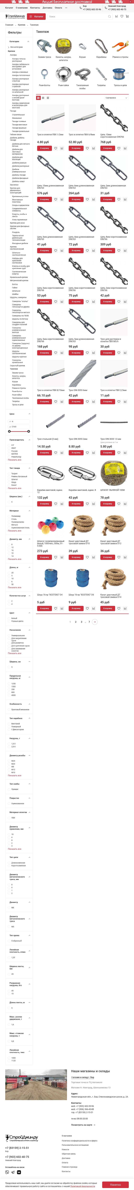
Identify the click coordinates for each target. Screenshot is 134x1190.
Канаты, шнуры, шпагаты (19, 377)
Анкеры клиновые (20, 72)
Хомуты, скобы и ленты (19, 215)
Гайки (14, 288)
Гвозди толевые (19, 121)
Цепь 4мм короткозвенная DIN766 (82, 289)
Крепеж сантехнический (17, 248)
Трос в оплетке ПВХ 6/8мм (82, 134)
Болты (15, 284)
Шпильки (16, 291)
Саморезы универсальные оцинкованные (19, 338)
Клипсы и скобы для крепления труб (21, 267)
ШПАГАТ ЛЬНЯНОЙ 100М (112, 490)
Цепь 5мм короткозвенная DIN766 (50, 340)
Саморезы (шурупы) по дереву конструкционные (21, 345)
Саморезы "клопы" (20, 301)
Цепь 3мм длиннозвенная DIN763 (50, 238)
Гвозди (13, 111)
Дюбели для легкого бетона (21, 145)
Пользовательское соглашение (75, 1145)
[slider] (9, 431)
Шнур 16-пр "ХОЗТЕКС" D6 (81, 595)
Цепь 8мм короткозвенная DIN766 (113, 238)
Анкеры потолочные (21, 75)
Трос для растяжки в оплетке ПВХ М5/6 (110, 340)
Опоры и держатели (20, 205)
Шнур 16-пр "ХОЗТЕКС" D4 (49, 595)
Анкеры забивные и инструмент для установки (20, 66)
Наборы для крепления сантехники (17, 260)
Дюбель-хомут (18, 181)
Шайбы (15, 294)
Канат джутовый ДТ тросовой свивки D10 (79, 542)
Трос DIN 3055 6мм (78, 390)
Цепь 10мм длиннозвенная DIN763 (50, 186)
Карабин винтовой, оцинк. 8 (82, 490)
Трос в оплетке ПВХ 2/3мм (113, 390)
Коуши (15, 382)
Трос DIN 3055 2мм (78, 439)
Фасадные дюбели (20, 243)
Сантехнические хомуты (19, 273)
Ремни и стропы (19, 388)
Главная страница (69, 1167)
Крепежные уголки (20, 196)
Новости (65, 1149)
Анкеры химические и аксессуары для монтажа (20, 105)
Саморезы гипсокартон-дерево (21, 306)
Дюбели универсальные (19, 170)
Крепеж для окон (17, 223)
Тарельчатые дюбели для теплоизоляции (18, 237)
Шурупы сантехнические (19, 352)
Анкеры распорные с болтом (20, 80)
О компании (22, 8)
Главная (9, 25)
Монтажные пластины (17, 201)
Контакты (35, 8)
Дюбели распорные (20, 166)
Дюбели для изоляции (17, 158)
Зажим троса (17, 373)
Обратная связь (69, 1154)
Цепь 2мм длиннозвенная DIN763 (113, 186)
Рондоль (16, 232)
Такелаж (14, 369)
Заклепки (14, 185)
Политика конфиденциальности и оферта (79, 1141)
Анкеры (13, 55)
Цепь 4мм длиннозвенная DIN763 (81, 238)
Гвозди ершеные (19, 128)
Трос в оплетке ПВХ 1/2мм (50, 134)
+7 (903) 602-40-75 (117, 8)
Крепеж (21, 25)
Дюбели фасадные (20, 178)
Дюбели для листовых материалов (17, 151)
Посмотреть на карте (81, 1125)
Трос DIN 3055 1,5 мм (110, 439)
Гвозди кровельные (20, 131)
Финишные (17, 118)
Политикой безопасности (82, 1186)
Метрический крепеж (19, 280)
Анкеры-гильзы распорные (19, 60)
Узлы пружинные (19, 220)
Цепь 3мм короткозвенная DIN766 (50, 289)
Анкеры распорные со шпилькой (20, 91)
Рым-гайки (17, 395)
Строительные (18, 115)
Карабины (16, 385)
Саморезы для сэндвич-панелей (19, 323)
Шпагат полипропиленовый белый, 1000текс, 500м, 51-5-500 (50, 543)
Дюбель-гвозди (19, 175)
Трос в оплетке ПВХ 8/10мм (51, 390)
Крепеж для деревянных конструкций (15, 190)
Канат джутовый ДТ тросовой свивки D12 (110, 542)
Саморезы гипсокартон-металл (21, 311)
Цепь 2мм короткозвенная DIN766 (113, 289)
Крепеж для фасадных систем (19, 227)
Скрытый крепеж (17, 366)
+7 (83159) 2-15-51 (17, 1147)
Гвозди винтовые (19, 125)
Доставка (47, 8)
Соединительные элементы (19, 209)
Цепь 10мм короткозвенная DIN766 (112, 135)
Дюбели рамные (19, 163)
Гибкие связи (15, 134)
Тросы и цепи (17, 405)
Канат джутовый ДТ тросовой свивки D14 (110, 596)
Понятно (115, 1184)
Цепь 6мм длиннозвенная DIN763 (81, 186)
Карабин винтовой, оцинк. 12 (50, 491)
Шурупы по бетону (20, 319)
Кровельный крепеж (19, 277)
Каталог (9, 8)
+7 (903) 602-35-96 (92, 8)
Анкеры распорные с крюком (20, 85)
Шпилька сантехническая (19, 254)
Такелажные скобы (20, 398)
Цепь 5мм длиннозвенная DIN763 (81, 340)
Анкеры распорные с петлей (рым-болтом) (20, 97)
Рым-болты (17, 391)
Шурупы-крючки (19, 357)
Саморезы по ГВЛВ (20, 316)
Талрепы (16, 401)
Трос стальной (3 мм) (47, 439)
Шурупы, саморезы (18, 297)
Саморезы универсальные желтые (19, 330)
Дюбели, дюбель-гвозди (17, 139)
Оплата (58, 8)
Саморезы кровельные (17, 361)
